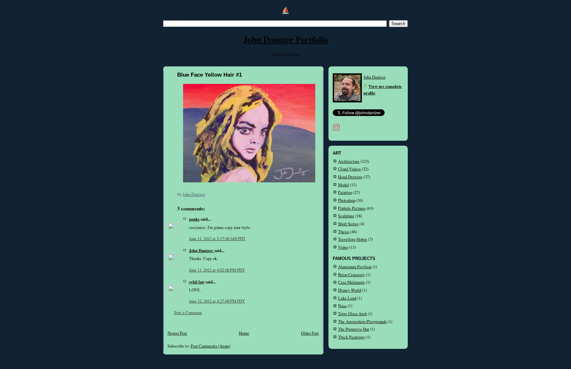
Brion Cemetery (351, 274)
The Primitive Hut (353, 329)
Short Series (348, 224)
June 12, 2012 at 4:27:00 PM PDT (217, 301)
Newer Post (177, 333)
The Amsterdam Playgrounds (362, 321)
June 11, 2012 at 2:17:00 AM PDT (217, 238)
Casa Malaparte (351, 282)
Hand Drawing (350, 177)
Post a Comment (188, 312)
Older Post (310, 333)
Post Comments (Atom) (210, 346)
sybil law (197, 282)
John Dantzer (201, 250)
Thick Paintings (351, 337)
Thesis (343, 232)
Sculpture (346, 216)
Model (343, 185)
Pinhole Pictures (352, 208)
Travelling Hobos (352, 239)
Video (343, 247)
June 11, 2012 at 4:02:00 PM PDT (217, 270)
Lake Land (347, 298)
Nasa (342, 306)
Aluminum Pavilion (354, 267)
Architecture (349, 161)
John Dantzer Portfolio (285, 39)
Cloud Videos (349, 169)
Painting (345, 192)
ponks (194, 219)
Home (244, 333)
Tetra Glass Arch (352, 313)
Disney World (349, 290)
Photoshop (346, 200)
